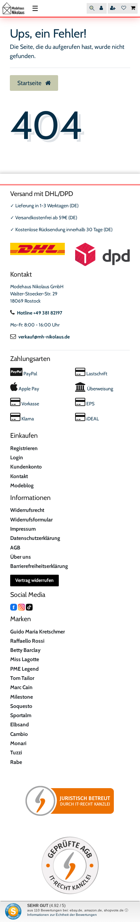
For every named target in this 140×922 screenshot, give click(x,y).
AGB (15, 547)
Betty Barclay (25, 650)
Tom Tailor (22, 678)
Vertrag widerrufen (34, 580)
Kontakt (19, 476)
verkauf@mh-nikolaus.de (44, 337)
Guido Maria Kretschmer (37, 631)
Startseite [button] (30, 82)
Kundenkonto (26, 466)
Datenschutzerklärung (35, 538)
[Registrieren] (113, 8)
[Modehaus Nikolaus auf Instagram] (21, 606)
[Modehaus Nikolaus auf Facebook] (13, 606)
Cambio (19, 734)
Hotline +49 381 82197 (39, 313)
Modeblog (22, 485)
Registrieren (24, 448)
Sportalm (20, 715)
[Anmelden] (102, 8)
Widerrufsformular (31, 519)
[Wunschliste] (123, 8)
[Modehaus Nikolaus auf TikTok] (29, 606)
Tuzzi (16, 752)
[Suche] (92, 8)
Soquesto (21, 706)
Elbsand (19, 724)
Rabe (16, 762)
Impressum (23, 529)
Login (16, 457)
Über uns (20, 557)
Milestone (21, 697)
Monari (18, 743)
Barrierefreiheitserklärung (39, 566)
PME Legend (24, 669)
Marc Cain (21, 687)
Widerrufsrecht (27, 510)
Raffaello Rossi (27, 641)
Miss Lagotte (24, 659)
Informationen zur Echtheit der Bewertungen (62, 915)
